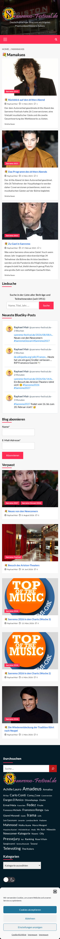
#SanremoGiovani (23, 340)
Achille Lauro (12, 789)
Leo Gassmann (10, 820)
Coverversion (46, 796)
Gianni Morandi (11, 815)
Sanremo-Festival (13, 557)
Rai (22, 839)
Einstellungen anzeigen (30, 927)
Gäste (23, 816)
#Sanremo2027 (41, 340)
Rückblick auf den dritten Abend (26, 99)
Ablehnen (30, 918)
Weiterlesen (9, 124)
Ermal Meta (9, 805)
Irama (31, 815)
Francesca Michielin (12, 810)
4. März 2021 (27, 176)
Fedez (31, 805)
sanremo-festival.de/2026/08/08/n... (33, 334)
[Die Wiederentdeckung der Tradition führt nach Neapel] (30, 704)
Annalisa (47, 789)
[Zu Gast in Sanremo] (30, 221)
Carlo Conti (18, 795)
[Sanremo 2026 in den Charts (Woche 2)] (30, 650)
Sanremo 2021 (12, 91)
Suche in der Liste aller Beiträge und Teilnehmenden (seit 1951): (30, 296)
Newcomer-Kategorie (16, 833)
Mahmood (10, 825)
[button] (55, 891)
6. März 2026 (27, 677)
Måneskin (51, 829)
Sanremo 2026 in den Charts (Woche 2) (29, 673)
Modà (33, 830)
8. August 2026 (28, 515)
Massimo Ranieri (10, 829)
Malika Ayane (25, 825)
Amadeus (32, 788)
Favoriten (21, 805)
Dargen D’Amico (13, 800)
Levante (21, 820)
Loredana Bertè (32, 820)
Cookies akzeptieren (30, 909)
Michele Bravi (24, 829)
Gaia (46, 810)
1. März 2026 (27, 734)
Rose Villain (41, 839)
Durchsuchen (12, 759)
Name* (6, 426)
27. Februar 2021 (29, 248)
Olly (42, 833)
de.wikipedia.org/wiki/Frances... (30, 356)
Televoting (12, 848)
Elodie (42, 800)
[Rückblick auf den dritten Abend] (30, 76)
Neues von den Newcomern (23, 511)
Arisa (5, 795)
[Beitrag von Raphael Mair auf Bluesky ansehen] (30, 401)
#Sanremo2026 (31, 384)
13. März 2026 (28, 623)
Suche (46, 305)
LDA (39, 816)
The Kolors (28, 848)
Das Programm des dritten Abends (27, 171)
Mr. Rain (41, 829)
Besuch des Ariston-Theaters (24, 565)
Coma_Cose (33, 795)
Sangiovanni (9, 843)
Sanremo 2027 (12, 503)
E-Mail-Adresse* (11, 440)
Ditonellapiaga (31, 800)
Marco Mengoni (39, 825)
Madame (43, 820)
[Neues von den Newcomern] (30, 488)
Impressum (32, 934)
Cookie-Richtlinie (19, 934)
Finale (40, 805)
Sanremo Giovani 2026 (31, 503)
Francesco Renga (32, 810)
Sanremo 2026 (12, 611)
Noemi (35, 833)
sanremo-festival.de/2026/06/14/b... (33, 378)
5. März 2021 (27, 104)
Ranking (29, 839)
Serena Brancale (22, 844)
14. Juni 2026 (27, 569)
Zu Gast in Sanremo (19, 243)
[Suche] (53, 768)
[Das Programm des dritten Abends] (30, 149)
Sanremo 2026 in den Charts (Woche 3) (29, 619)
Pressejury (11, 839)
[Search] (56, 39)
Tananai (33, 844)
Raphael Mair (12, 104)
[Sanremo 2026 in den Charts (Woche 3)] (30, 596)
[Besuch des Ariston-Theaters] (30, 542)
